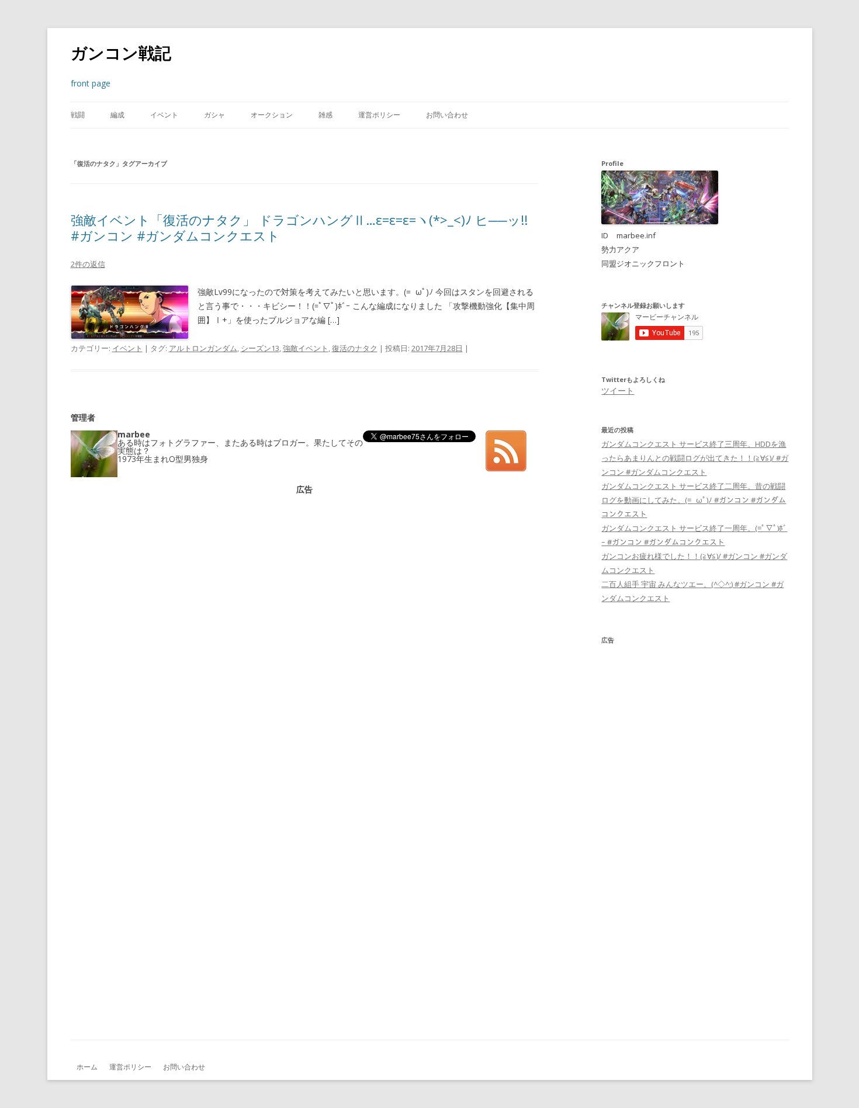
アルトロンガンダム (203, 348)
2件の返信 (88, 264)
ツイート (617, 390)
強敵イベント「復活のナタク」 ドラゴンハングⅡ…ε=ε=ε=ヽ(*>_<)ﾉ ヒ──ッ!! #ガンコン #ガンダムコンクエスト (299, 227)
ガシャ (214, 115)
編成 (117, 115)
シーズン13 (260, 348)
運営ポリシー (379, 115)
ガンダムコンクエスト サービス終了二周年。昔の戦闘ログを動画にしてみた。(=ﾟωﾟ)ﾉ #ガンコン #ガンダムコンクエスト (693, 500)
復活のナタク (354, 348)
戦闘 (78, 115)
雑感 (325, 115)
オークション (272, 115)
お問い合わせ (447, 115)
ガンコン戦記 (121, 52)
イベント (164, 115)
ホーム (87, 1067)
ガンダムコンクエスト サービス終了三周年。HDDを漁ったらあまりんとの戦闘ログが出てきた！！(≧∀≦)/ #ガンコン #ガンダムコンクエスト (694, 458)
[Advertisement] (304, 575)
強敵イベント (305, 348)
